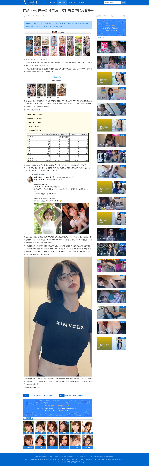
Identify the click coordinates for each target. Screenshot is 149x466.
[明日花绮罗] (52, 426)
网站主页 (52, 2)
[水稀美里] (87, 440)
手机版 (123, 16)
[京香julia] (64, 440)
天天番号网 (106, 16)
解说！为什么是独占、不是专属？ (74, 395)
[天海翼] (75, 440)
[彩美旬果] (64, 426)
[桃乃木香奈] (87, 426)
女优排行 (82, 2)
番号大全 (72, 2)
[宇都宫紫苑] (28, 440)
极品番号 (62, 2)
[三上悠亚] (28, 426)
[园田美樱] (40, 440)
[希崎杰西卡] (52, 440)
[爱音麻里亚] (75, 426)
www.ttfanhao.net (44, 16)
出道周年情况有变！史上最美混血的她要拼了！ (42, 395)
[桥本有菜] (40, 426)
